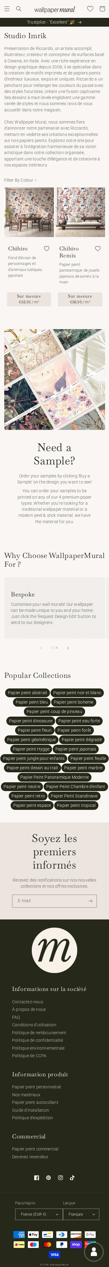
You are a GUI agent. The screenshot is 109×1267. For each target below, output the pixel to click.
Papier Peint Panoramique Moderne (54, 777)
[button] (7, 9)
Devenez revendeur (30, 1156)
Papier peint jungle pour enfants (33, 758)
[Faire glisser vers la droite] (67, 648)
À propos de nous (29, 1009)
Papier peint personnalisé (36, 1086)
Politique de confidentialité (37, 1040)
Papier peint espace (32, 805)
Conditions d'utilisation (34, 1024)
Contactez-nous (27, 1001)
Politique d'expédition (32, 1117)
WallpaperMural (59, 1264)
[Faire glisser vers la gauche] (41, 648)
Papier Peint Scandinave (74, 796)
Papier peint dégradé (82, 739)
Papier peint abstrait (27, 692)
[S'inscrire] (90, 901)
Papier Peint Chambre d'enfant (75, 786)
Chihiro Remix (69, 252)
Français (76, 1214)
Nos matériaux (26, 1094)
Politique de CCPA (29, 1055)
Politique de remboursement (39, 1032)
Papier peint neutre (22, 786)
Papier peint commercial (35, 1149)
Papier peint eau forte (79, 720)
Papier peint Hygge (31, 749)
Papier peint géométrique (31, 739)
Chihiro (18, 248)
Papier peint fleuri (35, 730)
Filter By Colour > (20, 180)
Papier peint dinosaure (30, 720)
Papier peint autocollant (35, 1102)
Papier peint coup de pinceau (54, 711)
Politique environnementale (38, 1048)
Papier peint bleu (32, 702)
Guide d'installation (30, 1110)
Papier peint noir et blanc (77, 692)
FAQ (16, 1017)
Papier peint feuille (88, 758)
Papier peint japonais (75, 749)
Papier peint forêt (74, 730)
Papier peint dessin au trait (32, 767)
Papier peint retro (28, 796)
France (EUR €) (34, 1214)
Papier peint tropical (76, 805)
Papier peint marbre (83, 767)
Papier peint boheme (74, 702)
